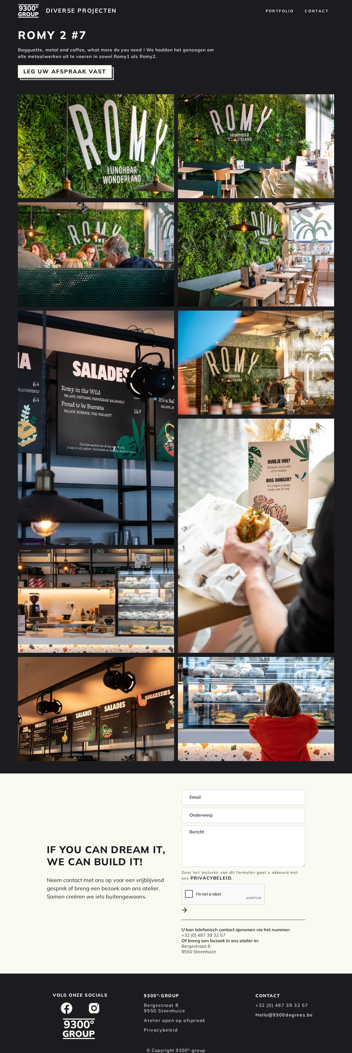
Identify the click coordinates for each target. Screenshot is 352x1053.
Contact (317, 11)
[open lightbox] (96, 146)
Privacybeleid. (212, 878)
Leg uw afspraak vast (64, 71)
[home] (28, 11)
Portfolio (280, 11)
